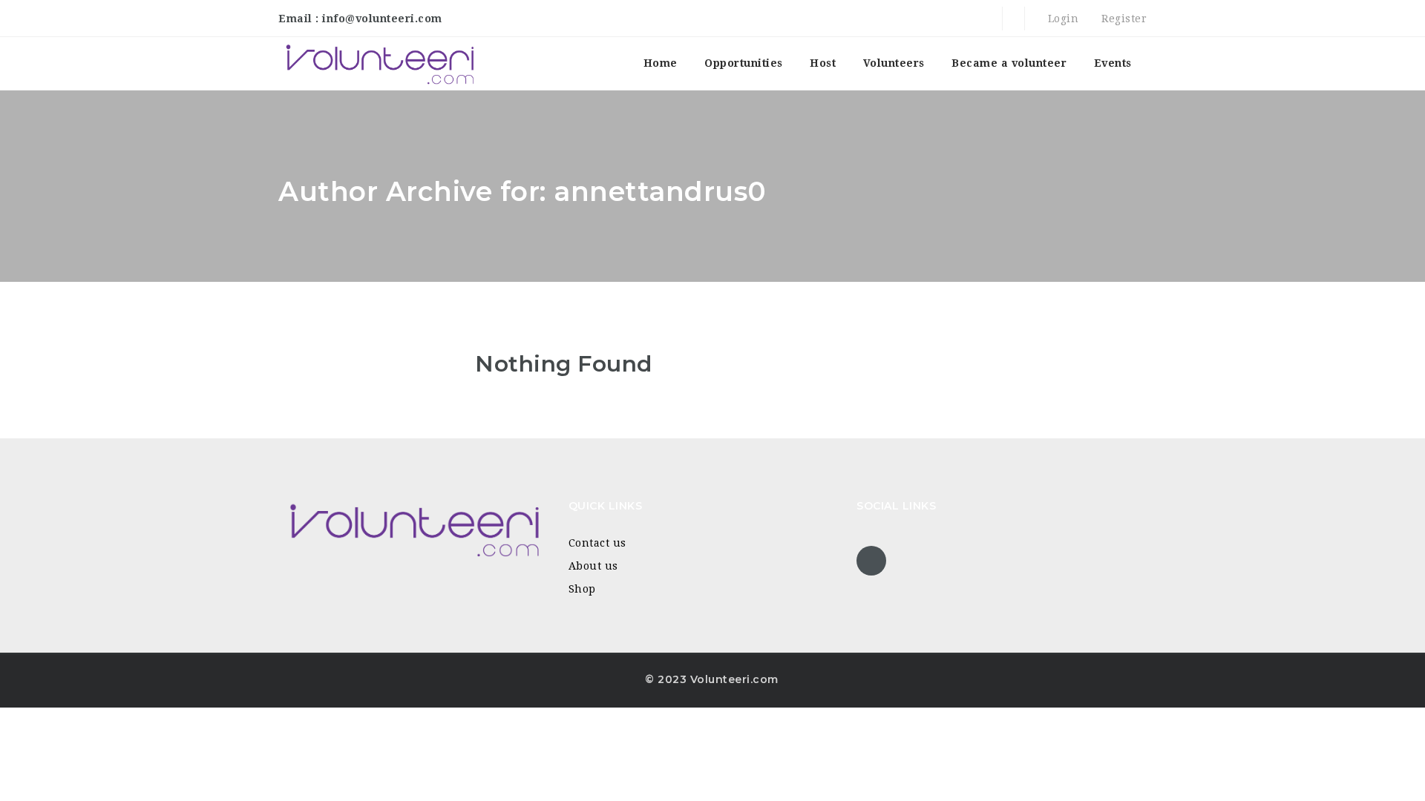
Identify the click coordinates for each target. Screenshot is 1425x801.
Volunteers (894, 63)
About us (593, 566)
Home (660, 63)
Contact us (597, 543)
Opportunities (743, 63)
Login (1061, 18)
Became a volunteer (1009, 63)
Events (1113, 63)
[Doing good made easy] (378, 63)
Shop (582, 589)
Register (1122, 18)
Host (823, 63)
